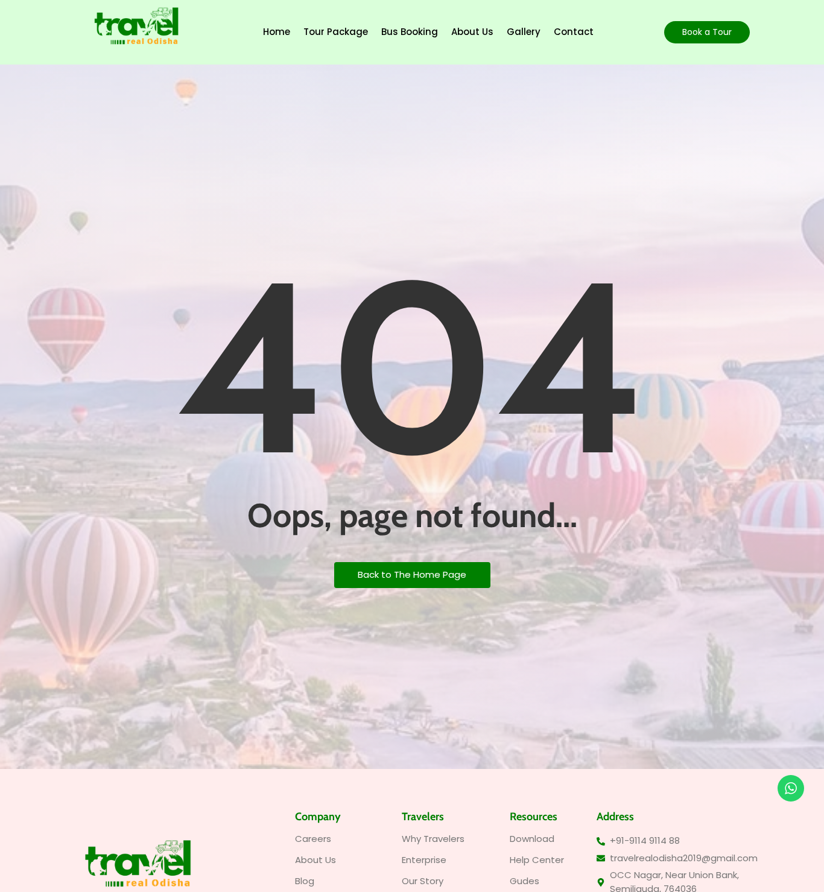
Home (276, 31)
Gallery (523, 31)
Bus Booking (409, 31)
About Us (472, 31)
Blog (304, 881)
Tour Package (335, 31)
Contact (574, 31)
